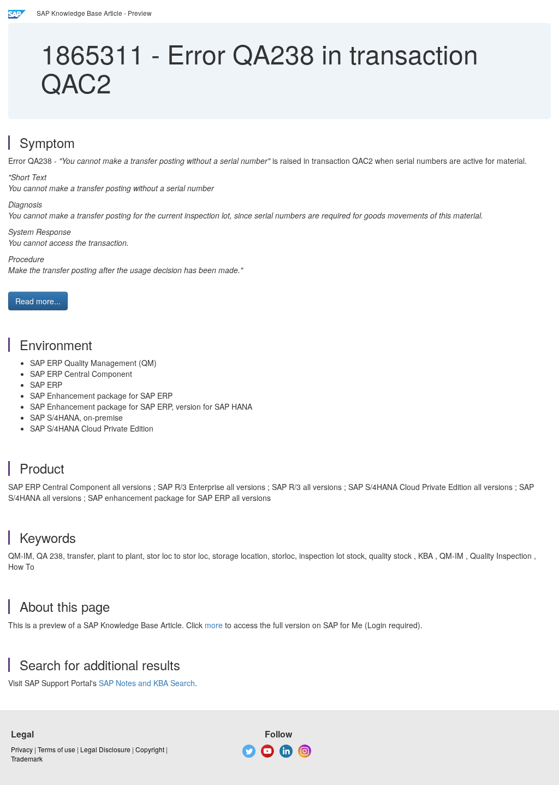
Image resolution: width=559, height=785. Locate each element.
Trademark (27, 758)
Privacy (22, 749)
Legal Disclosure (105, 749)
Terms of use (56, 749)
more (214, 624)
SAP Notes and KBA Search (147, 682)
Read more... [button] (38, 301)
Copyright (149, 749)
